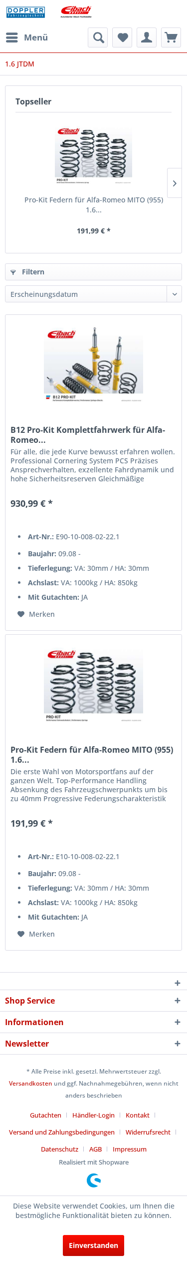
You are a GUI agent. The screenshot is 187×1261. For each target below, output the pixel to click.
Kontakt (138, 1115)
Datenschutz (59, 1149)
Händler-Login (93, 1115)
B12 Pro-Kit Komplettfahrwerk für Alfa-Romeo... (87, 435)
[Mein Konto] (147, 37)
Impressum (130, 1149)
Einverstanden (93, 1245)
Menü (36, 37)
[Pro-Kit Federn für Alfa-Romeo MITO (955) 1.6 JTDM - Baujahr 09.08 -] (93, 155)
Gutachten (45, 1115)
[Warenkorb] (171, 37)
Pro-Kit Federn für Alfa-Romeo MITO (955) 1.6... (93, 204)
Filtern (32, 271)
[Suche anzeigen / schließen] (98, 37)
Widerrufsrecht (148, 1132)
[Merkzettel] (122, 37)
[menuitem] (26, 37)
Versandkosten (30, 1083)
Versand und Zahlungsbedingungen (62, 1132)
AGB (95, 1149)
